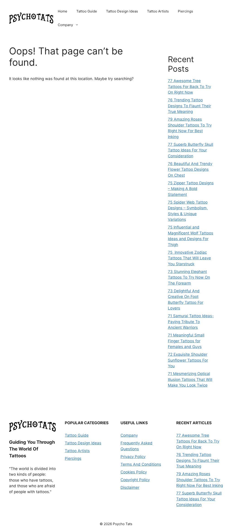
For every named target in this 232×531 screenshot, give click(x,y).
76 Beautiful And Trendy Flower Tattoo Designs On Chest (190, 169)
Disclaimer (130, 487)
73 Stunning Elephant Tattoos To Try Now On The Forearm (189, 277)
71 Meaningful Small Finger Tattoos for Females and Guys (186, 341)
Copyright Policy (135, 479)
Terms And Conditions (141, 464)
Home (62, 11)
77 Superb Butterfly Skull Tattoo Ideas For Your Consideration (190, 150)
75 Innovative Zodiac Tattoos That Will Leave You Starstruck (189, 258)
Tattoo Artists (158, 11)
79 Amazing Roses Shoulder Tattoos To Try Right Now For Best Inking (199, 480)
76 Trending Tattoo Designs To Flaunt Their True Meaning (189, 106)
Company (65, 25)
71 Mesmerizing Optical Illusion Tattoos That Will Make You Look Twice (190, 379)
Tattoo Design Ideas (122, 11)
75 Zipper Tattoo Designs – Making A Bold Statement (191, 189)
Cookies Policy (134, 472)
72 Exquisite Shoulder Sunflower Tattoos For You (188, 360)
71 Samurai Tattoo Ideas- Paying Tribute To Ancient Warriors (191, 322)
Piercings (185, 11)
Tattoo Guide (86, 11)
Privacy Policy (133, 456)
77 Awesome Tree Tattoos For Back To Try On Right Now (189, 86)
